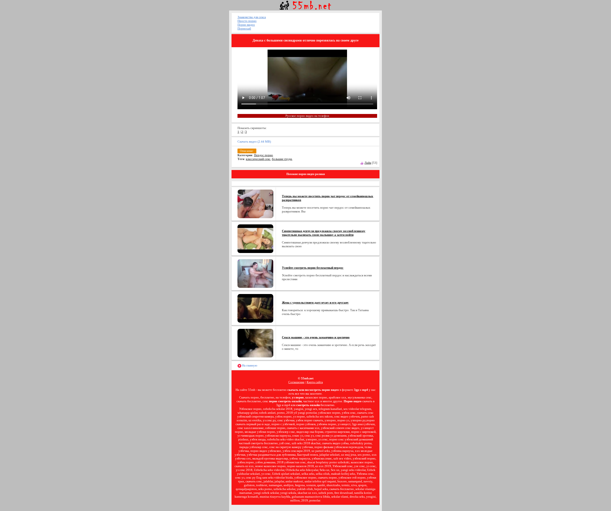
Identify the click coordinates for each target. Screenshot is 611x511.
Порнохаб (244, 28)
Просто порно (247, 21)
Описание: (247, 151)
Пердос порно (263, 155)
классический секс (258, 159)
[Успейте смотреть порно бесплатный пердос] (255, 273)
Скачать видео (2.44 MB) (254, 141)
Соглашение (296, 382)
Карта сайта (315, 382)
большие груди (282, 159)
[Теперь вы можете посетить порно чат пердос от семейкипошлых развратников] (255, 203)
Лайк (367, 163)
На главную (249, 365)
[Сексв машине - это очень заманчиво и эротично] (255, 343)
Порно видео (246, 24)
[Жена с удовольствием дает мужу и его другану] (255, 308)
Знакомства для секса (251, 17)
